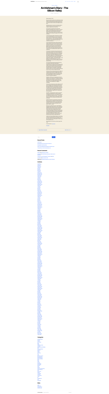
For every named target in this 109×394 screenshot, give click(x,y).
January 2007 (39, 242)
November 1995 (39, 330)
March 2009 (39, 224)
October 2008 (39, 229)
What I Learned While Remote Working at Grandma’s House (45, 146)
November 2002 (39, 286)
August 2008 (39, 231)
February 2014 (39, 172)
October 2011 (39, 194)
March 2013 (39, 179)
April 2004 (39, 270)
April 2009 (39, 223)
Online (38, 361)
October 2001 (39, 298)
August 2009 (39, 219)
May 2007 (38, 240)
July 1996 (38, 325)
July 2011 (38, 197)
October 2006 (39, 244)
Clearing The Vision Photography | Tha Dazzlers (44, 156)
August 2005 (39, 255)
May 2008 (38, 233)
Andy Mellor (39, 157)
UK (37, 377)
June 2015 (38, 167)
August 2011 (39, 196)
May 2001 (38, 302)
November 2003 (39, 275)
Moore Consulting (40, 358)
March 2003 (39, 283)
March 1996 (39, 328)
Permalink (47, 125)
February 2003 (39, 284)
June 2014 (38, 171)
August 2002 (39, 289)
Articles (72, 1)
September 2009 (39, 218)
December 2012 (39, 181)
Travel (38, 376)
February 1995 (39, 333)
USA (38, 379)
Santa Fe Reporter (40, 369)
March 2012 (39, 190)
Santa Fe (38, 367)
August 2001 (39, 299)
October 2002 (39, 287)
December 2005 (39, 251)
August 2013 (39, 176)
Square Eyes (39, 371)
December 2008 (39, 227)
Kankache (38, 152)
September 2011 (39, 195)
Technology (39, 373)
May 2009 (38, 222)
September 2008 (39, 230)
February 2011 (39, 202)
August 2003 (39, 278)
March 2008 (39, 234)
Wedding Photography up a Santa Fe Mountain (48, 159)
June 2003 (39, 280)
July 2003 (38, 279)
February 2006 (39, 249)
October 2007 (39, 238)
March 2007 (39, 241)
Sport (38, 370)
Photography (39, 363)
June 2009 (39, 221)
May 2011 (38, 199)
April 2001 (38, 303)
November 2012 (39, 182)
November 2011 (39, 193)
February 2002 (39, 294)
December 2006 (39, 243)
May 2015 (38, 168)
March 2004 (39, 271)
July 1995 (38, 331)
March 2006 (39, 248)
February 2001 (39, 305)
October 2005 (39, 253)
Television (38, 374)
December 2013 (39, 173)
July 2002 (38, 290)
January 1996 (39, 329)
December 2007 (39, 237)
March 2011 (39, 201)
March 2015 (39, 170)
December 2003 (39, 274)
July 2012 (38, 186)
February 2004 (39, 272)
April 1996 (38, 327)
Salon (38, 366)
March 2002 (39, 293)
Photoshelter (39, 364)
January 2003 (39, 285)
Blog (69, 1)
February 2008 (39, 235)
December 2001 (39, 296)
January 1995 (39, 334)
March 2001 (39, 304)
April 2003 (38, 282)
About (68, 1)
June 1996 (39, 326)
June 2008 (39, 232)
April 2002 (38, 292)
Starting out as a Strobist (44, 152)
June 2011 (38, 198)
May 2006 (38, 246)
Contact (74, 1)
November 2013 (39, 174)
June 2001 (38, 301)
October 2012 (39, 183)
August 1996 (39, 324)
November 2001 (39, 297)
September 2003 (39, 277)
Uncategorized (39, 378)
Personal (38, 362)
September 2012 (39, 184)
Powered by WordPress (46, 392)
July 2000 (38, 306)
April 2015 (38, 169)
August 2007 (39, 239)
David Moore (33, 1)
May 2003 (38, 281)
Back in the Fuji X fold (45, 157)
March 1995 (39, 332)
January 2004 (39, 273)
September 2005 (39, 254)
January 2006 (39, 250)
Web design (39, 380)
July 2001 (38, 300)
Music (38, 359)
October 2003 (39, 276)
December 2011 (39, 192)
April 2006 (39, 247)
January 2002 (39, 295)
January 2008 (39, 236)
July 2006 (38, 245)
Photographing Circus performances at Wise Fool (44, 143)
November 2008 (39, 228)
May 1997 (38, 322)
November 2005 (39, 252)
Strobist (38, 372)
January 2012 (39, 191)
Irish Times (56, 5)
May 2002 (38, 291)
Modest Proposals (40, 357)
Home (66, 1)
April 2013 (38, 178)
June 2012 (38, 187)
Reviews (38, 365)
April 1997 (38, 323)
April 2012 (38, 189)
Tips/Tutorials (39, 375)
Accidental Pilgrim (40, 339)
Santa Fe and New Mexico (41, 368)
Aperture (38, 340)
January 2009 (39, 226)
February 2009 (39, 225)
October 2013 (39, 175)
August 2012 (39, 185)
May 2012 (38, 188)
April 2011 (38, 200)
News (38, 360)
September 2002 (39, 288)
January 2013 (39, 180)
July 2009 (38, 220)
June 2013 (38, 177)
